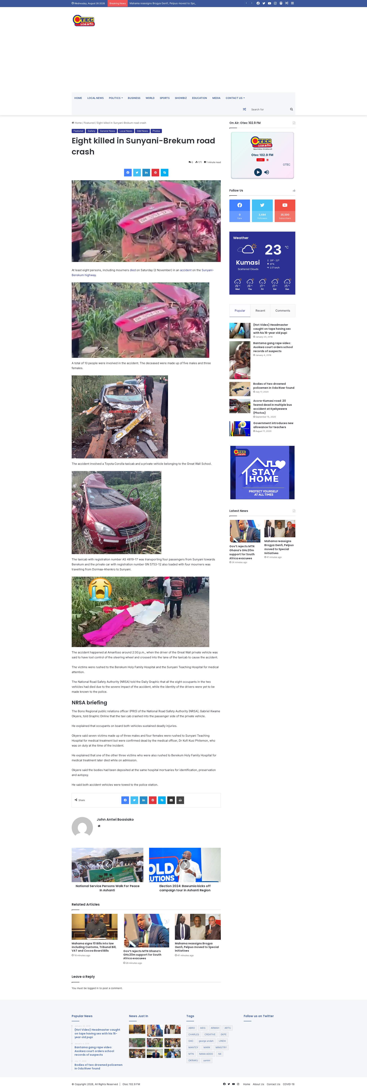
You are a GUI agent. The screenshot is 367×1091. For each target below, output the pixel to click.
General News (107, 130)
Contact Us (234, 97)
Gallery (91, 130)
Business (134, 97)
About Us (258, 1084)
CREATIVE (210, 1034)
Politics (114, 97)
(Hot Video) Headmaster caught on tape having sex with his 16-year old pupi (272, 329)
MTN (191, 1053)
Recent (260, 310)
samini (206, 1060)
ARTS (228, 1027)
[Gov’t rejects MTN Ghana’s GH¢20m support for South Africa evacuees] (146, 930)
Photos (156, 130)
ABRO (191, 1027)
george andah (206, 1040)
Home (78, 97)
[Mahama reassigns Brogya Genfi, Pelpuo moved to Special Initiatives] (198, 927)
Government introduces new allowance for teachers (273, 425)
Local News (95, 97)
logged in (93, 988)
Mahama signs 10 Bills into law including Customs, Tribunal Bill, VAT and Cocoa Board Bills (94, 947)
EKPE (224, 1034)
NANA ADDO (206, 1053)
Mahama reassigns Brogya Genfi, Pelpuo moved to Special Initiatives (197, 947)
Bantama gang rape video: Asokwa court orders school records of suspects (273, 347)
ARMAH (215, 1027)
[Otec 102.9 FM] (107, 20)
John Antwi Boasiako (115, 819)
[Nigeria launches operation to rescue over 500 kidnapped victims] (155, 1042)
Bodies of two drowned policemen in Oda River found (273, 386)
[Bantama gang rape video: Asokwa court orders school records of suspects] (239, 360)
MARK (207, 1047)
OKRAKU (193, 1060)
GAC (190, 1040)
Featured (89, 122)
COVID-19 (288, 1084)
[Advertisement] (183, 63)
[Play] (258, 172)
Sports (165, 97)
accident (186, 270)
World (150, 97)
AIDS (202, 1027)
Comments (282, 310)
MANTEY (193, 1047)
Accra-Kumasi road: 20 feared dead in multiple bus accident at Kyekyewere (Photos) (272, 407)
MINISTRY (221, 1047)
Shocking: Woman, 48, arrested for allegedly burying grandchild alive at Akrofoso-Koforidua (184, 3)
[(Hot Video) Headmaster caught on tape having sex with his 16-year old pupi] (239, 331)
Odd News (142, 130)
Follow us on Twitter (259, 1016)
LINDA (222, 1040)
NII (219, 1053)
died (133, 270)
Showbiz (181, 97)
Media (216, 97)
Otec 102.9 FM (131, 1084)
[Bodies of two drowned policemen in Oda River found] (239, 389)
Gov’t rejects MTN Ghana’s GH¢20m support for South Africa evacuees (142, 954)
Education (199, 97)
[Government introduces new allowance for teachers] (239, 428)
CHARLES (193, 1034)
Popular (240, 310)
